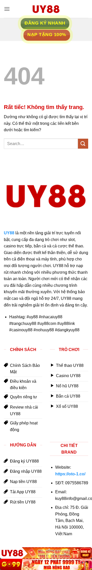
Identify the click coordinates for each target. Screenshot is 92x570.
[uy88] (46, 9)
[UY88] (46, 553)
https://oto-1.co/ (70, 474)
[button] (7, 9)
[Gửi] (83, 144)
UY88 (9, 233)
